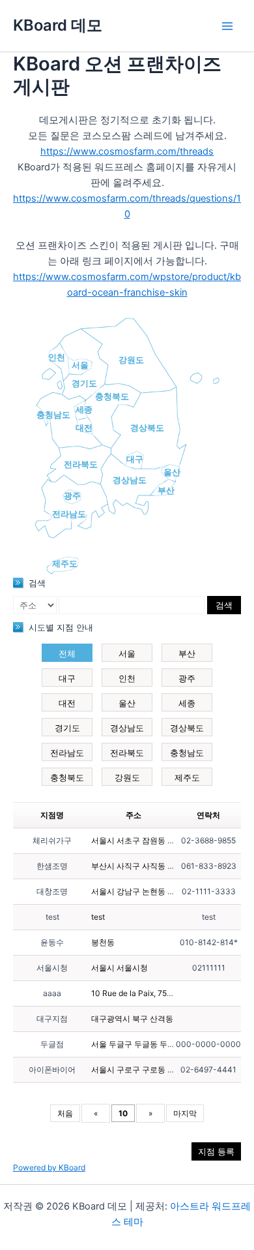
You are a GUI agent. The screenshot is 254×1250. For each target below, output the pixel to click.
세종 (84, 409)
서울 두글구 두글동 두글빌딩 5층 (148, 1044)
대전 (84, 427)
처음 (65, 1113)
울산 (171, 472)
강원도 (131, 359)
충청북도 (112, 396)
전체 (67, 653)
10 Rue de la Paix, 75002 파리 (145, 993)
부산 (166, 490)
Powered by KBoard (49, 1167)
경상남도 (130, 480)
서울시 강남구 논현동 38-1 (138, 891)
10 (123, 1113)
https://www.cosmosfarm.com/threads (127, 151)
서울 (80, 365)
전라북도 (81, 464)
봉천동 (103, 942)
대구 (134, 459)
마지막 (185, 1113)
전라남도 (69, 513)
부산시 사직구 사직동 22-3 (138, 866)
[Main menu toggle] (227, 26)
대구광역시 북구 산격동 (132, 1018)
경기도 (84, 383)
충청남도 (53, 414)
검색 (224, 605)
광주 (72, 495)
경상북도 (147, 427)
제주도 (65, 563)
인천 (56, 357)
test (98, 917)
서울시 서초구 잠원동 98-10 (140, 840)
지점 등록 (216, 1151)
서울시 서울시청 (119, 968)
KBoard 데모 (57, 25)
